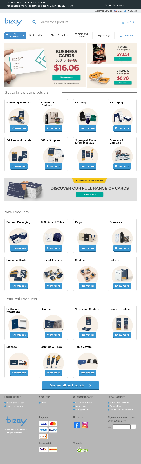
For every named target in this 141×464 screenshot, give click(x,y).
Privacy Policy (116, 406)
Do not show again (114, 4)
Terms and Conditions (119, 403)
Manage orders (82, 410)
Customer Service (103, 10)
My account (80, 406)
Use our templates (14, 406)
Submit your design (15, 403)
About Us (45, 403)
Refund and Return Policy (121, 410)
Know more (19, 128)
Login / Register (126, 35)
